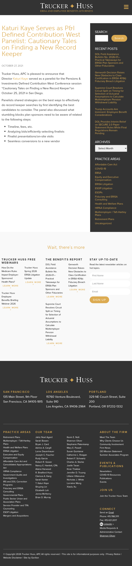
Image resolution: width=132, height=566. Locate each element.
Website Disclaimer (12, 557)
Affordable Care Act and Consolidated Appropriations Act (17, 464)
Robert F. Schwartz (76, 458)
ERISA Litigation (104, 184)
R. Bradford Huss (43, 472)
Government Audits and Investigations (15, 476)
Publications (106, 478)
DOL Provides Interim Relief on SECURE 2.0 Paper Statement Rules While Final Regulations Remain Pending (111, 127)
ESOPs (98, 192)
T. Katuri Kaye (42, 483)
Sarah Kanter (41, 479)
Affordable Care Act (106, 164)
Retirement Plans (104, 219)
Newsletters (106, 471)
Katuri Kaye (20, 78)
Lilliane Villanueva (75, 476)
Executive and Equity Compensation (13, 456)
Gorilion (35, 557)
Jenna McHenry (43, 494)
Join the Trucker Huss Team (114, 496)
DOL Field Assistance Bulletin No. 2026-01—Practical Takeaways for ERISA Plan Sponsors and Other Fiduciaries (109, 60)
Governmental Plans (13, 495)
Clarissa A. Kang (43, 476)
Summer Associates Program (114, 455)
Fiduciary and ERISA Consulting (106, 198)
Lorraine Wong (74, 483)
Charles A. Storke (75, 462)
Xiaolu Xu (71, 486)
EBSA (98, 173)
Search (119, 38)
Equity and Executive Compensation (107, 178)
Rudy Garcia (41, 458)
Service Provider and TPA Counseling (15, 507)
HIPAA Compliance (105, 208)
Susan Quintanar (75, 451)
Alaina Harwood (43, 469)
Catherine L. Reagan (77, 455)
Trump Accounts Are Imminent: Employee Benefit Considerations (111, 112)
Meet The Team (107, 437)
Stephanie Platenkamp (78, 444)
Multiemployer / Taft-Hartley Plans (110, 213)
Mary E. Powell (74, 448)
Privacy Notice (113, 554)
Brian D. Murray (43, 497)
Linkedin (108, 524)
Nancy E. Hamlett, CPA (46, 465)
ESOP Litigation (103, 188)
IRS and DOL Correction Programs (15, 483)
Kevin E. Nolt (73, 437)
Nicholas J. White (75, 479)
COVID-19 (100, 168)
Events (103, 482)
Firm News (105, 448)
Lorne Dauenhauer (44, 451)
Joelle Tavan (73, 465)
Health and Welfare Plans (109, 204)
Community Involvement (112, 444)
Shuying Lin (41, 486)
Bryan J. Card (42, 444)
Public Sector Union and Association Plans (15, 500)
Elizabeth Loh (42, 490)
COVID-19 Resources (110, 475)
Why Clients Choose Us (111, 440)
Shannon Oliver (74, 440)
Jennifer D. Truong (76, 472)
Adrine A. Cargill (43, 448)
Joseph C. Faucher (44, 455)
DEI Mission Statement (111, 451)
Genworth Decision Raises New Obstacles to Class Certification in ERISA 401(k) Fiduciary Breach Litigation (110, 77)
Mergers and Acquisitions (16, 515)
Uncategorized (103, 223)
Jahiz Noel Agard (43, 437)
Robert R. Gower (43, 462)
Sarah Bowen (42, 440)
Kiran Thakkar (73, 469)
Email (111, 512)
